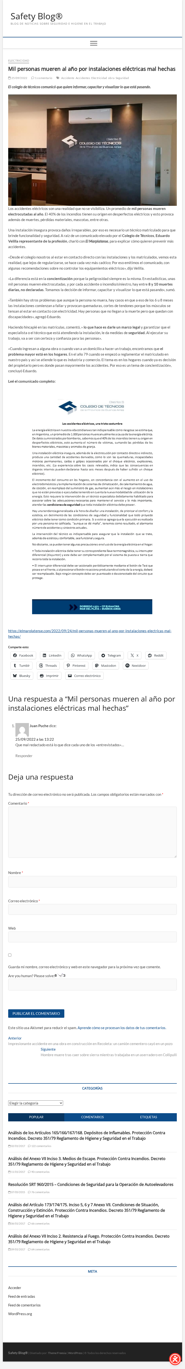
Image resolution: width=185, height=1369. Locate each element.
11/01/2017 (18, 1171)
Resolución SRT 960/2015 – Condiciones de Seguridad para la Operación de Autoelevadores (90, 1184)
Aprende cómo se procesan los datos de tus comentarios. (122, 1027)
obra (111, 78)
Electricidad (18, 60)
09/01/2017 (18, 1249)
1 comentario (43, 78)
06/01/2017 (18, 1223)
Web (12, 928)
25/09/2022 (19, 78)
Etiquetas (148, 1117)
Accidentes (83, 78)
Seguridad (122, 78)
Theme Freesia (57, 1353)
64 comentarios (40, 1249)
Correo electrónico (24, 901)
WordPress (75, 1353)
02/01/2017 (18, 1145)
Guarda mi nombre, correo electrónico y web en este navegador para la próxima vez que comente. (84, 967)
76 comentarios (40, 1192)
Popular (36, 1117)
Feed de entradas (21, 1296)
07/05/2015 (18, 1192)
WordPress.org (20, 1314)
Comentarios (92, 1117)
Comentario (18, 803)
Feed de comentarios (24, 1305)
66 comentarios (40, 1223)
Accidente (67, 78)
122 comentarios (41, 1145)
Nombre (15, 872)
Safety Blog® (37, 16)
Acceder (14, 1287)
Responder (24, 755)
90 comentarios (40, 1171)
